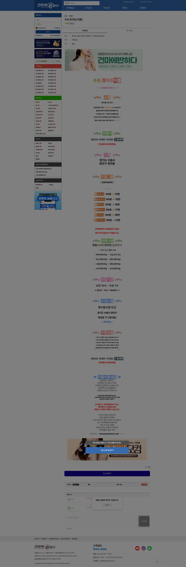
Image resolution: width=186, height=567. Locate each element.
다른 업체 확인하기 (107, 450)
